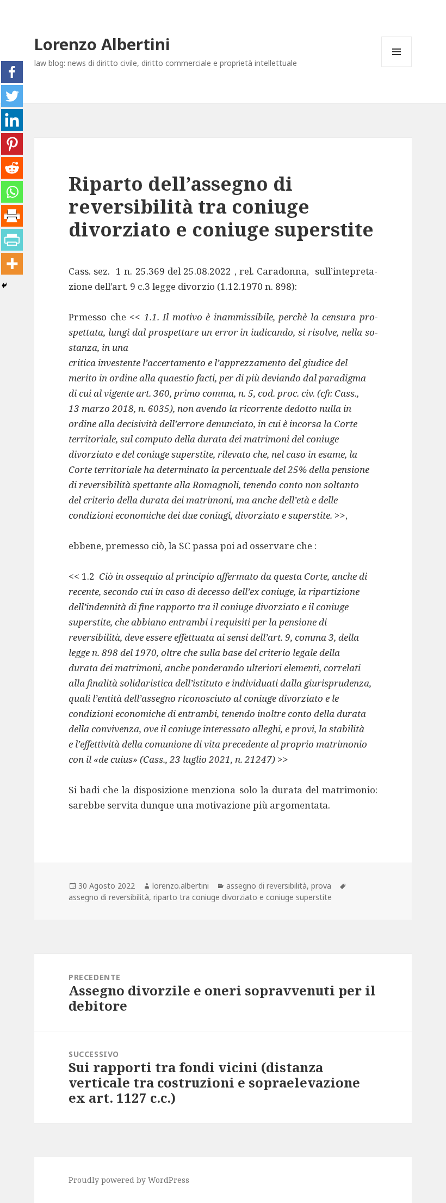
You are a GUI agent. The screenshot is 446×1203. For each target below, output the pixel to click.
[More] (12, 264)
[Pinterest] (12, 144)
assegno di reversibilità (266, 885)
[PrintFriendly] (12, 240)
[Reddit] (12, 168)
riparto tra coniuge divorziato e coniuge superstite (242, 897)
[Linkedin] (12, 120)
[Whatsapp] (12, 192)
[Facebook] (12, 72)
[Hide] (4, 285)
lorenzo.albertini (180, 885)
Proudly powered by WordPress (129, 1180)
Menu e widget (397, 66)
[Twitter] (12, 96)
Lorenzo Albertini (102, 43)
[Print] (12, 216)
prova (321, 885)
